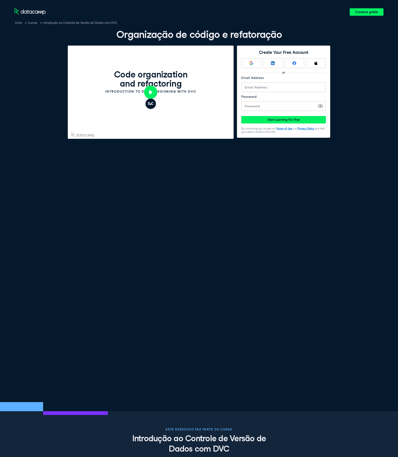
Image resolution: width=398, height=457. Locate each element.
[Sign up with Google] (251, 63)
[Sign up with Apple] (316, 63)
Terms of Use (284, 128)
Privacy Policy (305, 128)
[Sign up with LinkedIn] (273, 63)
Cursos (32, 22)
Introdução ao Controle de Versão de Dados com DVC (80, 22)
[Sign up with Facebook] (294, 63)
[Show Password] (320, 106)
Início (18, 22)
